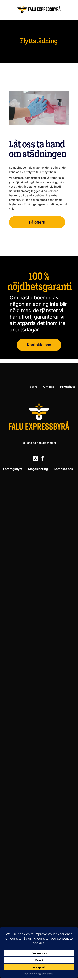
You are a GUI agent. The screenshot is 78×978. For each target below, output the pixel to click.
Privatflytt (67, 387)
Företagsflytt (12, 469)
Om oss (48, 387)
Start (33, 387)
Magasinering (38, 469)
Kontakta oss (63, 469)
